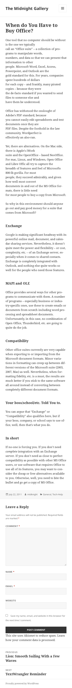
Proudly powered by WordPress (22, 683)
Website (11, 600)
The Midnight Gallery (27, 8)
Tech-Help (57, 494)
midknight (32, 494)
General (47, 494)
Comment (13, 526)
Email (10, 586)
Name (10, 571)
